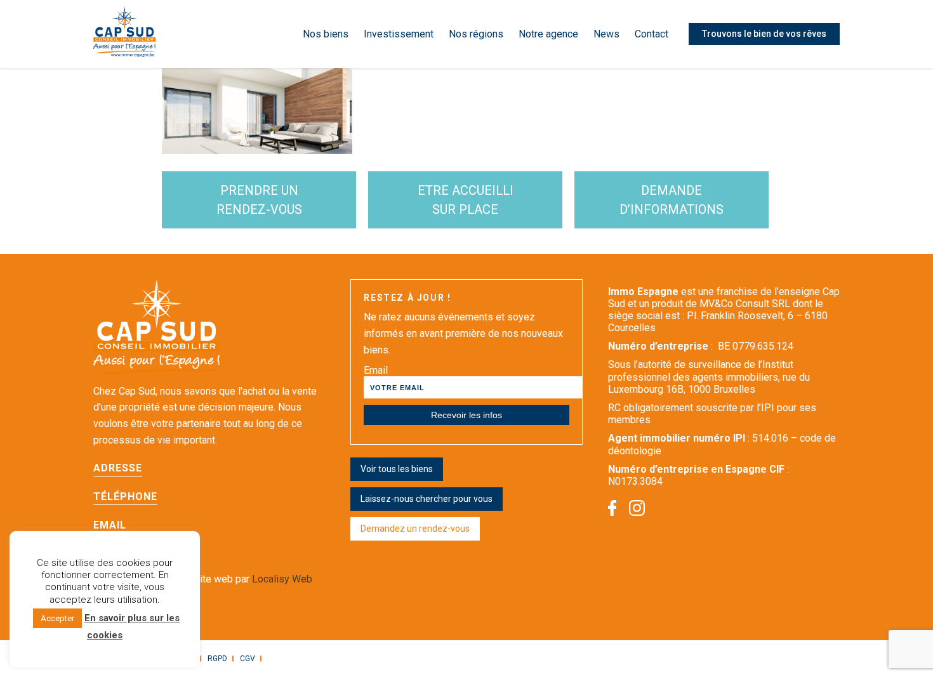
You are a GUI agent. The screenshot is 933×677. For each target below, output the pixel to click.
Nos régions (476, 34)
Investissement (398, 34)
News (606, 34)
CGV (247, 658)
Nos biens (325, 34)
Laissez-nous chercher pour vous (427, 499)
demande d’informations (671, 200)
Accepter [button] (57, 618)
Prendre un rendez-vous (259, 200)
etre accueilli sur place (465, 200)
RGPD (217, 658)
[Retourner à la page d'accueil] (124, 34)
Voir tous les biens (397, 469)
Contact (651, 34)
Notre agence (548, 34)
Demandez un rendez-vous (415, 528)
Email (376, 370)
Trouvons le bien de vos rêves (764, 34)
